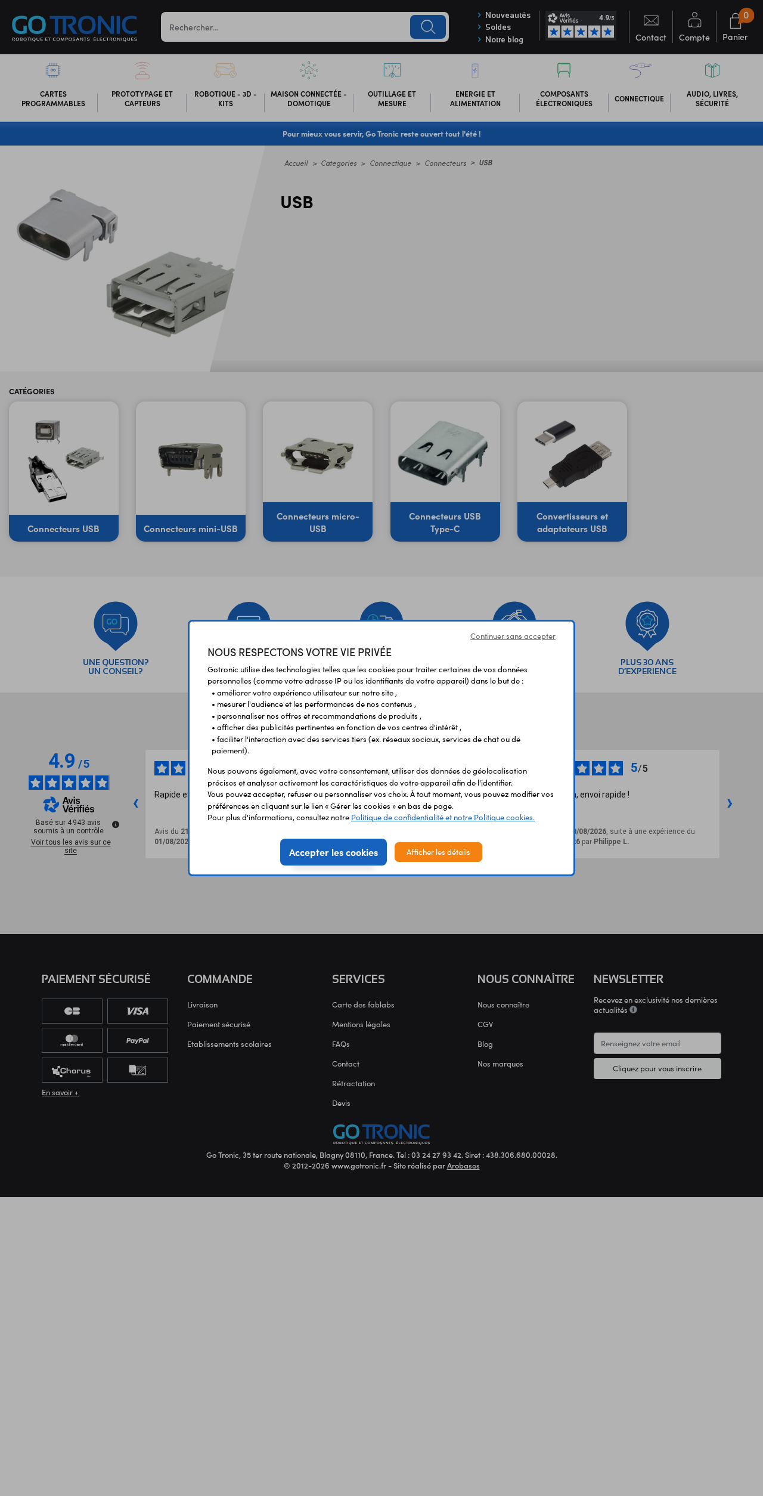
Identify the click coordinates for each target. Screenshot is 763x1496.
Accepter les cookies (333, 851)
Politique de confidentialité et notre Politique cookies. (443, 817)
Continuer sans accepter (513, 635)
